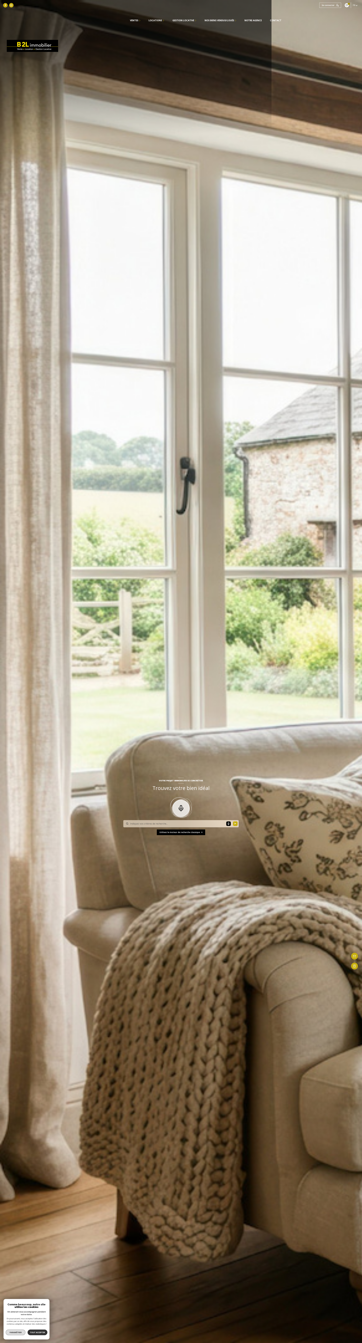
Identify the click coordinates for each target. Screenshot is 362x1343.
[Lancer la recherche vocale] (181, 807)
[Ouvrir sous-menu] (140, 20)
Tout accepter (37, 1332)
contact (275, 20)
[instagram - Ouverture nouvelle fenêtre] (11, 5)
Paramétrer (16, 1332)
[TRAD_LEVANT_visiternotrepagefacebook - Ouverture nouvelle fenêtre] (5, 5)
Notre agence (253, 20)
